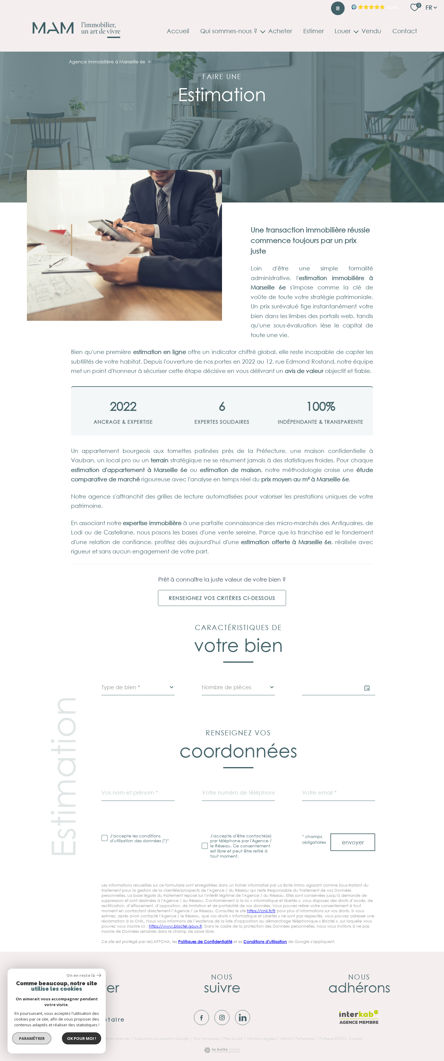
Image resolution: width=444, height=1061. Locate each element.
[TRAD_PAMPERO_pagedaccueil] (76, 36)
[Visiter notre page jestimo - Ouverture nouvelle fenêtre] (338, 8)
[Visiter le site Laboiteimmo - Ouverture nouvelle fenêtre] (222, 1050)
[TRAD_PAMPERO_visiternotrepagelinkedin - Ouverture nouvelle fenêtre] (242, 1017)
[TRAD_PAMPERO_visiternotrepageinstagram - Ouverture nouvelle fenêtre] (222, 1017)
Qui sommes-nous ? (228, 31)
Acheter (280, 31)
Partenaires (305, 1038)
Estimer (313, 31)
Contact (404, 31)
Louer (343, 31)
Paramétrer (32, 1038)
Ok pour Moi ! (81, 1038)
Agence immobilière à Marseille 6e (107, 62)
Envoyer (353, 842)
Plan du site (233, 1038)
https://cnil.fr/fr (261, 910)
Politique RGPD (332, 1038)
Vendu (371, 31)
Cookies (356, 1039)
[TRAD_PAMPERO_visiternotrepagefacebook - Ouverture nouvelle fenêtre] (201, 1017)
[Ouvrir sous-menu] (263, 31)
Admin (285, 1038)
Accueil (178, 31)
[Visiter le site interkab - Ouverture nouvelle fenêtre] (359, 1017)
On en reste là (80, 975)
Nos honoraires (207, 1038)
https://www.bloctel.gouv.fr (175, 926)
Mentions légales (261, 1038)
